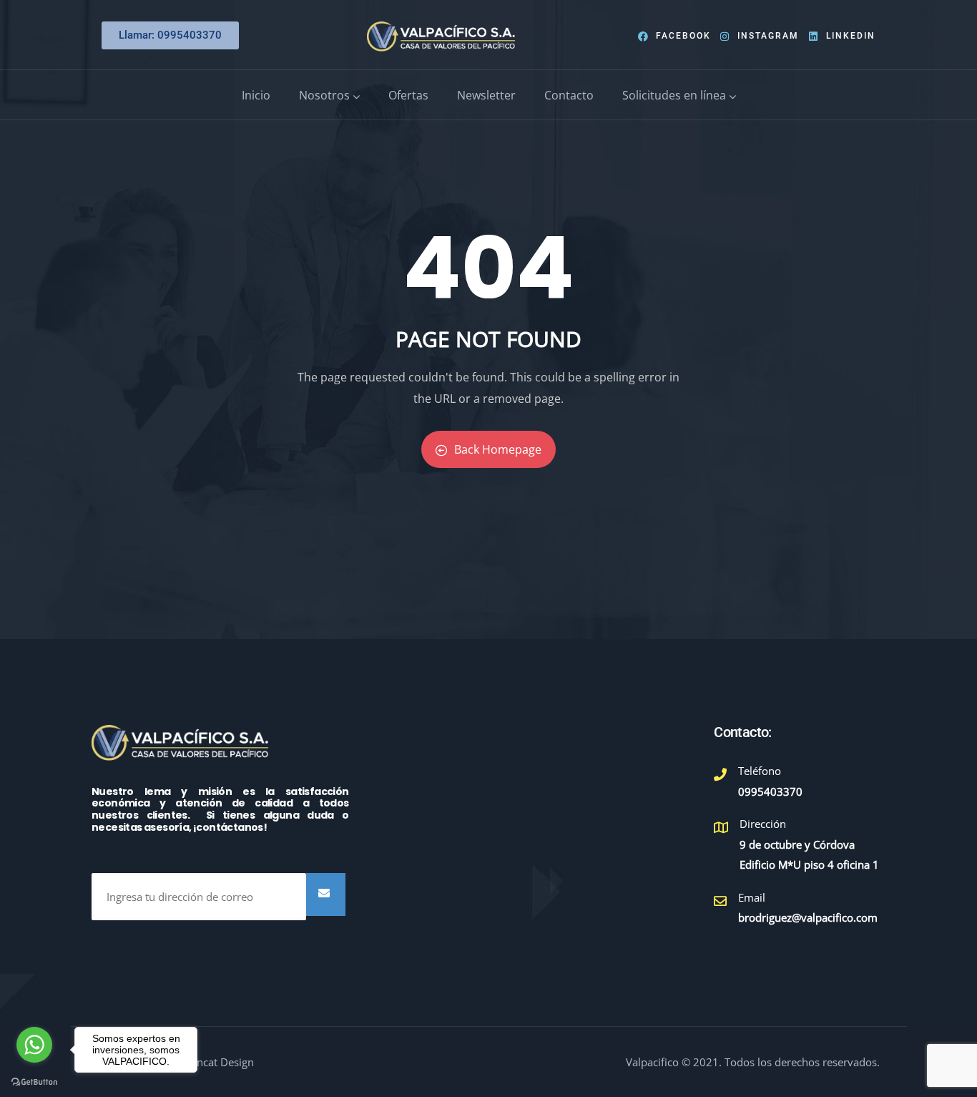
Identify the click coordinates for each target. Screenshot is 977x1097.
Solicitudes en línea (674, 95)
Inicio (256, 95)
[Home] (440, 36)
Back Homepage (497, 449)
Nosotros (324, 95)
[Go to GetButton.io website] (34, 1082)
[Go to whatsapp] (34, 1045)
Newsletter (486, 95)
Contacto (569, 95)
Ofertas (408, 95)
